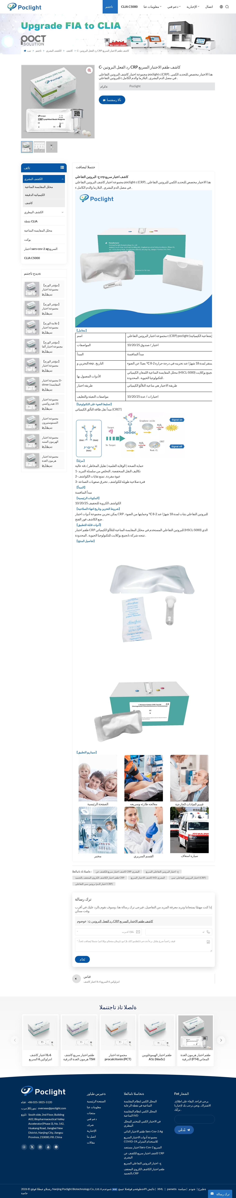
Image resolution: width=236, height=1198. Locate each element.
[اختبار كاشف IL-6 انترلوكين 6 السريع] (40, 1032)
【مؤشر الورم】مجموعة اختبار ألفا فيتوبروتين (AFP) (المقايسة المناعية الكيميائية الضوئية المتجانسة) (52, 345)
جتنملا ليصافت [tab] (85, 167)
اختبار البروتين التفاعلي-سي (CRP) (188, 877)
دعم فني (92, 1118)
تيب (29, 50)
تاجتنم (38, 50)
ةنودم (192, 1189)
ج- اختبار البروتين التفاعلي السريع (162, 871)
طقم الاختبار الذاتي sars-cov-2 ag (143, 1131)
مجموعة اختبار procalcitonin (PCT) (118, 1057)
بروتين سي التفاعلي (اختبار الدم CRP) (94, 883)
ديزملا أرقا (47, 294)
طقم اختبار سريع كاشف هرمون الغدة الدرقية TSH (79, 1057)
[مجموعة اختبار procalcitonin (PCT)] (118, 1032)
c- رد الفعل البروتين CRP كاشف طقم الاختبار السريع (120, 921)
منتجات (91, 1113)
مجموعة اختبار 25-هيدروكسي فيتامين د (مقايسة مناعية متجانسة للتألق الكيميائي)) (52, 402)
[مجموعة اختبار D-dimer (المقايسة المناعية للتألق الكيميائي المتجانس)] (32, 384)
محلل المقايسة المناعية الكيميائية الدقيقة (39, 191)
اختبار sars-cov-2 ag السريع (41, 249)
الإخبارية (91, 1130)
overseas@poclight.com (52, 1108)
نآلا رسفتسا (113, 100)
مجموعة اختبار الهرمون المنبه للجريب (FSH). (50, 440)
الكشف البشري (54, 50)
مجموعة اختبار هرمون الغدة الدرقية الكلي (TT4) (50, 459)
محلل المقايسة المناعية (38, 230)
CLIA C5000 (32, 258)
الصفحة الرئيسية (96, 1101)
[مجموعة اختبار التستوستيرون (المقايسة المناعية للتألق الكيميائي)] (32, 422)
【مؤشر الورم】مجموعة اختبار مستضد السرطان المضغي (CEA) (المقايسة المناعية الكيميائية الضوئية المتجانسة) (52, 364)
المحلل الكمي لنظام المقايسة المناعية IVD (140, 1113)
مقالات (91, 1142)
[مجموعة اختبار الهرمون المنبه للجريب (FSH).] (32, 441)
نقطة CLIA (30, 221)
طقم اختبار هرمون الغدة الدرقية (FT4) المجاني (195, 1057)
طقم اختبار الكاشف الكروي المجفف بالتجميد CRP (99, 877)
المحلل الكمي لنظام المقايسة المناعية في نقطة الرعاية (140, 1103)
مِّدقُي (182, 1130)
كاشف (69, 50)
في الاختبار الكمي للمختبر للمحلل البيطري (142, 1123)
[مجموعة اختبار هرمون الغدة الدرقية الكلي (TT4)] (32, 460)
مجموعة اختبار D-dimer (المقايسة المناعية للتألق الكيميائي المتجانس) (52, 383)
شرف (90, 1124)
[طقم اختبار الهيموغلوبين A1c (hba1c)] (156, 1032)
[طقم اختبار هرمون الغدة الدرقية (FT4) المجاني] (195, 1032)
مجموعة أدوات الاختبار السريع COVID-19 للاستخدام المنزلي (141, 1139)
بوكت (27, 239)
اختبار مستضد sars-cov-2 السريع (143, 1147)
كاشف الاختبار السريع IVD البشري (148, 877)
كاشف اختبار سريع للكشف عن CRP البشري (117, 871)
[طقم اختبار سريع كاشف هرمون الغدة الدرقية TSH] (79, 1032)
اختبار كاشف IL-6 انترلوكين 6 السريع (40, 1057)
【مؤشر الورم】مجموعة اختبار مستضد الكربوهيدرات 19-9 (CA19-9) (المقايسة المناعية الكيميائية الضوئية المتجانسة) (52, 306)
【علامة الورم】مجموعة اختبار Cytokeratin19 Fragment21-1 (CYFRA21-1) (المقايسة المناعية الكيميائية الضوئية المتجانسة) (52, 325)
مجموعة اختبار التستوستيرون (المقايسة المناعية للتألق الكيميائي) (52, 421)
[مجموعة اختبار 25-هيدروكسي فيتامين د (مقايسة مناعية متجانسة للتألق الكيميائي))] (32, 403)
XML (160, 1189)
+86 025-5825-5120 (40, 1102)
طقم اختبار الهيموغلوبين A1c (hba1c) (157, 1057)
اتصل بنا (91, 1136)
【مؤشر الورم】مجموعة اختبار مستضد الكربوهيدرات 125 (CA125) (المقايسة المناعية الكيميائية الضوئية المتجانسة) (52, 287)
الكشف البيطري (33, 212)
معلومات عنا (94, 1107)
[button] (221, 1040)
